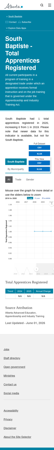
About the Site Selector (17, 437)
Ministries (9, 375)
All (9, 179)
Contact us (10, 384)
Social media (11, 393)
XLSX (39, 153)
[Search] (41, 5)
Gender (30, 179)
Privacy (8, 419)
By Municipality (16, 169)
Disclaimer (10, 428)
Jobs (6, 349)
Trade (18, 179)
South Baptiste (15, 16)
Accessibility (11, 410)
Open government (14, 367)
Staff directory (12, 358)
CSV (40, 147)
